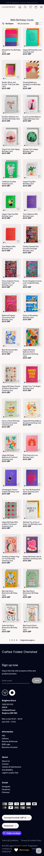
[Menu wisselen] (41, 7)
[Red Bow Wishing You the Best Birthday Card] (11, 104)
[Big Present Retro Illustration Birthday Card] (32, 613)
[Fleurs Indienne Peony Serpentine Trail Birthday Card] (11, 268)
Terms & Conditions (10, 840)
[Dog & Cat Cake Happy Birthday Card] (11, 137)
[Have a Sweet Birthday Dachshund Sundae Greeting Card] (11, 408)
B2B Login (6, 744)
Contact (5, 764)
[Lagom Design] (8, 7)
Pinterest (6, 792)
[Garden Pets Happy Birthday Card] (32, 137)
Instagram (6, 786)
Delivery (5, 738)
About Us (6, 761)
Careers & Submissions (11, 767)
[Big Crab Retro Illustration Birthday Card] (11, 578)
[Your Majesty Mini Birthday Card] (11, 234)
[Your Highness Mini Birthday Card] (32, 202)
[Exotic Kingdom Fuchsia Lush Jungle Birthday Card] (32, 268)
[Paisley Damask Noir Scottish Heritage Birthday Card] (32, 234)
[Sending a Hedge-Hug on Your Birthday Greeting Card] (11, 544)
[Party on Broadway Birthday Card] (32, 303)
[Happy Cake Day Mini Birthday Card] (11, 202)
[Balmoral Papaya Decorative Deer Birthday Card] (11, 303)
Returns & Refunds (9, 741)
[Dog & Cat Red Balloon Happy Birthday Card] (32, 104)
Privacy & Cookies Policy (31, 840)
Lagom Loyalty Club (10, 772)
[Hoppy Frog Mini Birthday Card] (32, 169)
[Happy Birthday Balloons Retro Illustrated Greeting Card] (32, 337)
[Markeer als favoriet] (18, 45)
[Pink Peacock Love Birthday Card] (32, 443)
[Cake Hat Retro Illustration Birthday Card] (11, 613)
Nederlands (8, 825)
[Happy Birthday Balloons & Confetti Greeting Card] (11, 443)
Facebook (6, 789)
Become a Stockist (10, 747)
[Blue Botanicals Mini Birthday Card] (11, 337)
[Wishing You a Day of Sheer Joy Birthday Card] (32, 510)
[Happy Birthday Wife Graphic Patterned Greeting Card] (11, 510)
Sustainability (7, 770)
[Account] (19, 7)
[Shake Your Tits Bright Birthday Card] (32, 374)
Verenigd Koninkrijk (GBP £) (15, 817)
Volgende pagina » (27, 640)
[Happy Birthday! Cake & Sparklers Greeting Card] (32, 544)
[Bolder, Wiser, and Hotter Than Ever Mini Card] (11, 70)
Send (37, 680)
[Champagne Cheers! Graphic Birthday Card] (11, 477)
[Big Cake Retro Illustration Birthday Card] (32, 578)
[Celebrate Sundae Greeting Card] (11, 169)
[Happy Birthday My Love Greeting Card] (32, 37)
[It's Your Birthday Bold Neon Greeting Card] (32, 477)
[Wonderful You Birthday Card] (11, 37)
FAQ (3, 735)
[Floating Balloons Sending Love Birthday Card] (32, 70)
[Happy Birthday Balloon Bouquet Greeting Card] (32, 408)
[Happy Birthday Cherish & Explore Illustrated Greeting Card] (11, 374)
